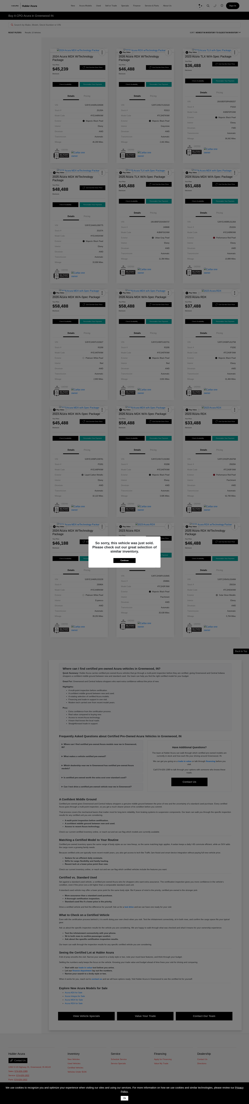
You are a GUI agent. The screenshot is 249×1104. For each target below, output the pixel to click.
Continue (124, 560)
